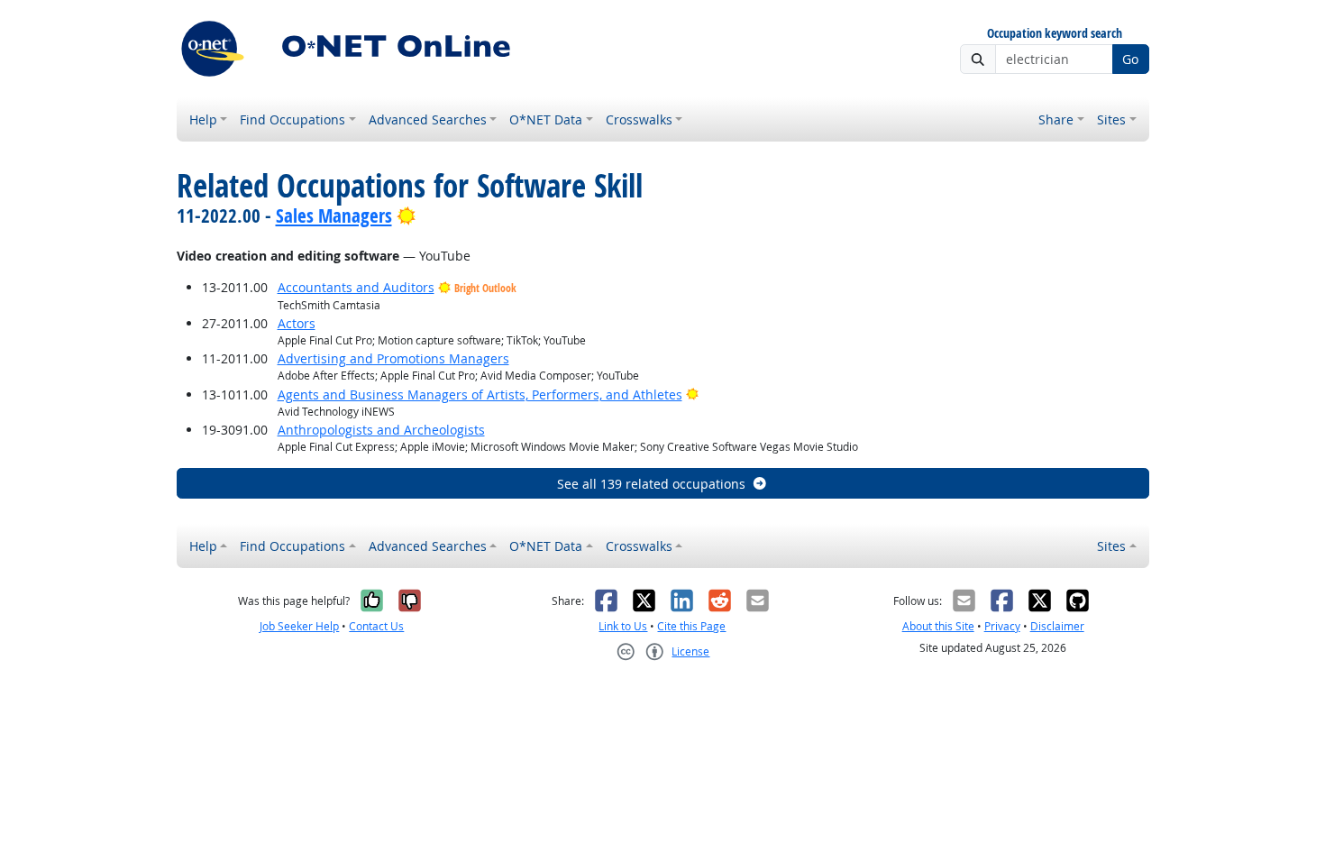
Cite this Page (691, 626)
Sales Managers (334, 215)
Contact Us (376, 626)
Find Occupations (292, 119)
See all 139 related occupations (651, 483)
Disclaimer (1057, 626)
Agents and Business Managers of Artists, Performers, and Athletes (480, 394)
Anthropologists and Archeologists (381, 429)
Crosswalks (639, 119)
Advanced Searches (428, 119)
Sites (1111, 119)
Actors (296, 323)
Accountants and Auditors (356, 287)
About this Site (938, 626)
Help (203, 119)
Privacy (1002, 626)
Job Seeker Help (299, 626)
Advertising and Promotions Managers (393, 358)
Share (1056, 119)
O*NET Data (545, 119)
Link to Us (623, 626)
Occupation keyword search (1054, 33)
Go (1130, 59)
